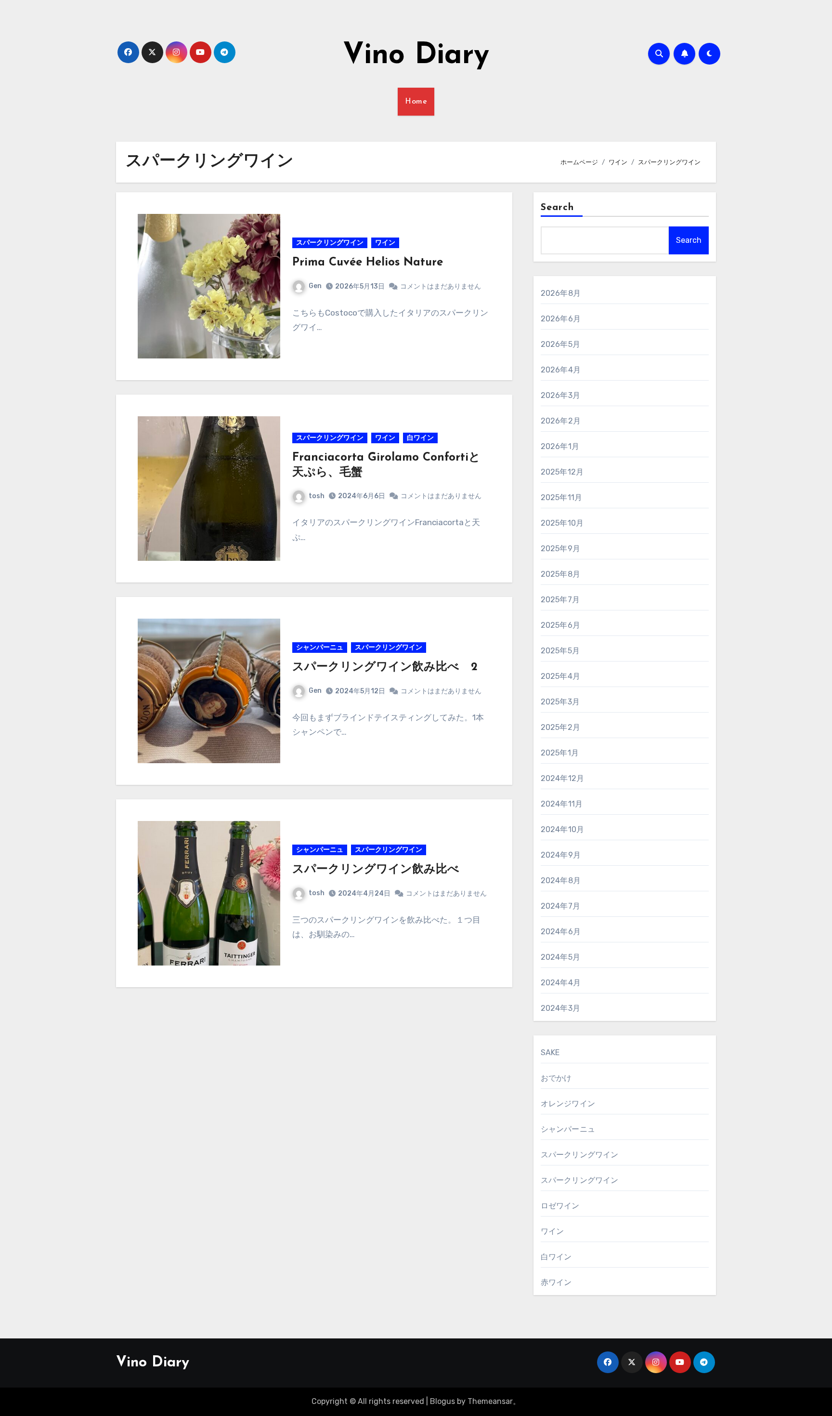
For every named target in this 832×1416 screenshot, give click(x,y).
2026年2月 (561, 420)
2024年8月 (561, 880)
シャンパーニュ (319, 647)
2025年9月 (560, 548)
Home (416, 102)
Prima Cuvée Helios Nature (367, 262)
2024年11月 (562, 803)
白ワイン (420, 438)
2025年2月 (560, 727)
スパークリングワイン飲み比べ (375, 869)
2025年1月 (560, 752)
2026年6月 (561, 318)
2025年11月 (562, 497)
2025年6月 (560, 625)
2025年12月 (562, 471)
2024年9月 (561, 855)
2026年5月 (560, 344)
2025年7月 (560, 599)
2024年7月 (560, 906)
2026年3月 (560, 395)
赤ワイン (556, 1282)
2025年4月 (560, 676)
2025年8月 (560, 574)
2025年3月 (560, 701)
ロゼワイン (560, 1205)
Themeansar (490, 1401)
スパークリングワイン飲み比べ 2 (385, 667)
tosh (317, 496)
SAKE (550, 1052)
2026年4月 (561, 369)
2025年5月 (560, 650)
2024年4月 (561, 982)
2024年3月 (560, 1008)
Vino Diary (416, 55)
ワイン (385, 242)
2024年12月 (563, 778)
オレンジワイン (568, 1103)
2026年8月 (561, 293)
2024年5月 (560, 957)
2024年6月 (561, 931)
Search (557, 207)
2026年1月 (560, 446)
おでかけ (556, 1078)
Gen (315, 286)
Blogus (442, 1401)
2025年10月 (562, 523)
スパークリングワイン (330, 242)
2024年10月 (563, 829)
